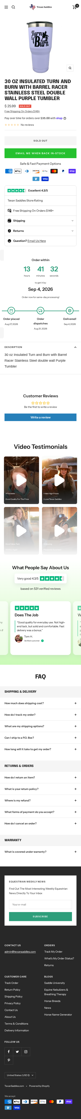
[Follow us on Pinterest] (9, 1060)
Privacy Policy (13, 1003)
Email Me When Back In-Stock (41, 153)
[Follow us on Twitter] (17, 1051)
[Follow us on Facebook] (9, 1051)
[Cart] (74, 7)
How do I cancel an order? (21, 823)
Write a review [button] (41, 417)
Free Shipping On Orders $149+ (22, 111)
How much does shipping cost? (24, 703)
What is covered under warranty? (25, 851)
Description (13, 347)
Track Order (11, 983)
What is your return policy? (21, 789)
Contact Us (11, 1010)
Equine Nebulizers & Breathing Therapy (56, 992)
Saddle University (54, 983)
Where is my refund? (18, 800)
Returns (49, 965)
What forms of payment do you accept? (29, 812)
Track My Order (53, 951)
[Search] (13, 7)
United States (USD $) (18, 1075)
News (47, 1007)
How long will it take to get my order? (28, 749)
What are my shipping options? (24, 726)
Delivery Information (17, 1030)
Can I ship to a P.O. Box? (19, 737)
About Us (10, 1017)
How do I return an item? (20, 777)
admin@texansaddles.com (20, 951)
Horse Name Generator (58, 1014)
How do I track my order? (20, 714)
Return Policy (12, 989)
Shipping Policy (13, 996)
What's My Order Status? (59, 958)
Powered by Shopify (39, 1086)
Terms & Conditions (16, 1023)
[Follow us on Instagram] (25, 1051)
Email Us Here (37, 241)
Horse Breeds (52, 1001)
